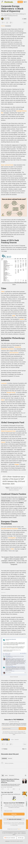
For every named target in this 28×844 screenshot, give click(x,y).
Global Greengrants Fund (8, 431)
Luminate (4, 383)
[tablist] (7, 758)
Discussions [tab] (11, 775)
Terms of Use (21, 822)
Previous (5, 749)
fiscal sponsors (14, 352)
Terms (19, 833)
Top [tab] (2, 775)
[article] (14, 784)
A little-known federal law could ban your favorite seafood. (10, 794)
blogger (17, 464)
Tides (2, 291)
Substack (7, 841)
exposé (3, 442)
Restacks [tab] (10, 758)
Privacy (15, 833)
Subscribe (20, 2)
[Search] (25, 775)
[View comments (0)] (7, 22)
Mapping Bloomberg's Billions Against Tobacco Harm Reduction (10, 780)
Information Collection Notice (18, 823)
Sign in (25, 2)
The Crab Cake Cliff (7, 792)
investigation (12, 537)
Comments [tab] (4, 758)
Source (13, 284)
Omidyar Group (11, 392)
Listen (25, 18)
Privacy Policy (15, 825)
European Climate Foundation (9, 528)
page (13, 315)
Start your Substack (10, 837)
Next (23, 749)
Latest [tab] (6, 775)
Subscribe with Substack (15, 819)
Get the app (20, 837)
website (22, 319)
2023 (12, 549)
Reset (2, 400)
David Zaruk (7, 18)
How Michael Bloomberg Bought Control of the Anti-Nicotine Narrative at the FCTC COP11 (10, 785)
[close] (24, 797)
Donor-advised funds (7, 165)
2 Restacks (16, 739)
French (3, 26)
